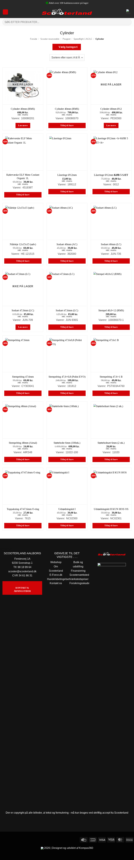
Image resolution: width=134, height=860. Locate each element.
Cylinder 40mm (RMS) (23, 108)
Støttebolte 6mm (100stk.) (67, 442)
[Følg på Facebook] (3, 839)
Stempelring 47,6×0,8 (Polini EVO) (67, 376)
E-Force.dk (56, 574)
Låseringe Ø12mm (67, 175)
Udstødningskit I (66, 509)
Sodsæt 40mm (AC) (67, 244)
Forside (33, 39)
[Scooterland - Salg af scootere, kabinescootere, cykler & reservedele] (67, 11)
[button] (5, 12)
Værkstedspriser (78, 579)
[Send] (128, 22)
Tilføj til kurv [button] (67, 125)
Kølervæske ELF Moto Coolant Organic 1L (22, 176)
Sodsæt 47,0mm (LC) (23, 310)
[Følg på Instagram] (9, 839)
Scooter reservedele (49, 39)
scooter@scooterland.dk (22, 571)
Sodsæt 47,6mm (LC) (67, 310)
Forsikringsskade (79, 583)
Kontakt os (56, 583)
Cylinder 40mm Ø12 (111, 108)
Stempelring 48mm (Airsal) (23, 442)
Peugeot (66, 39)
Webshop (55, 562)
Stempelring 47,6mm (23, 376)
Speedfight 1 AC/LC (83, 39)
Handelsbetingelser (58, 579)
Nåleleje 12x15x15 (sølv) (23, 244)
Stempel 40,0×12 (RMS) (111, 310)
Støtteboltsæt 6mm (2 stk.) (111, 442)
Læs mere (23, 125)
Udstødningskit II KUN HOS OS (111, 509)
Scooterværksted (79, 574)
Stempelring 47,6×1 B (111, 376)
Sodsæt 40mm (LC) (111, 244)
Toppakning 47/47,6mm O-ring (23, 509)
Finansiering (78, 570)
